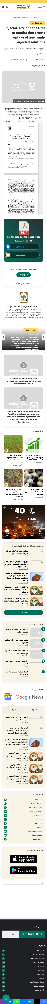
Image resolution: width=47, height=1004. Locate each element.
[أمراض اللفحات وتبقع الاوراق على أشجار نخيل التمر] (36, 554)
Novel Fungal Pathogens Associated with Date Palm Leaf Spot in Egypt (24, 344)
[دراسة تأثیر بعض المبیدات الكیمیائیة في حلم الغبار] (33, 478)
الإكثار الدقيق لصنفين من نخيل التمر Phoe (16, 673)
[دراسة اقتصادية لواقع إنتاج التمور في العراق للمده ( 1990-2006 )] (33, 444)
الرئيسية (41, 17)
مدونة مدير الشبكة (35, 807)
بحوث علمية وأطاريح (30, 17)
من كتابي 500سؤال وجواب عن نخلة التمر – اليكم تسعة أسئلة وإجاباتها (17, 779)
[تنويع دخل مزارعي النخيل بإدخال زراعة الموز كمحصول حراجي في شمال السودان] (36, 564)
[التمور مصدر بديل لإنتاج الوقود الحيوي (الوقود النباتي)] (36, 643)
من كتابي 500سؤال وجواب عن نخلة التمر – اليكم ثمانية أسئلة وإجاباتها (16, 601)
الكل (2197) (23, 612)
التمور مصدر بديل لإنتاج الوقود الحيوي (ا (16, 641)
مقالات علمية (37, 835)
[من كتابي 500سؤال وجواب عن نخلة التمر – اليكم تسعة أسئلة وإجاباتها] (36, 779)
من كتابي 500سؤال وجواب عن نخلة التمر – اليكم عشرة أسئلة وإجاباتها (16, 590)
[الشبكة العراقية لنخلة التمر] (23, 7)
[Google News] (23, 283)
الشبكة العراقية (36, 803)
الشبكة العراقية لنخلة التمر (23, 306)
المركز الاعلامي (37, 815)
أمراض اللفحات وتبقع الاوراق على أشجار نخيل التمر (17, 552)
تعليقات (13, 709)
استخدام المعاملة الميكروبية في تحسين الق (16, 652)
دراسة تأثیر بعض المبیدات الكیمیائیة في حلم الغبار (34, 492)
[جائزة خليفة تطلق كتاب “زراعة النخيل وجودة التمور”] (36, 664)
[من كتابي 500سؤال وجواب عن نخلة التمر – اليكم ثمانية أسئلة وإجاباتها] (36, 601)
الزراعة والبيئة (37, 839)
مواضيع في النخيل (35, 811)
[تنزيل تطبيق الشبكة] (6, 998)
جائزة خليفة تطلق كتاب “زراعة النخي (16, 662)
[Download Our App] (23, 863)
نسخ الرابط (23, 274)
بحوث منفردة (17, 17)
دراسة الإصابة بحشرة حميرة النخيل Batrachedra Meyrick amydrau (14, 493)
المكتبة (39, 827)
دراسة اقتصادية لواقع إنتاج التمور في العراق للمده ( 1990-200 (34, 458)
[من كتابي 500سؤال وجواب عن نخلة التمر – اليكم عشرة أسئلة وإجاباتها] (36, 590)
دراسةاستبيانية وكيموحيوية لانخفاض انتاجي (17, 631)
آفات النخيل (38, 823)
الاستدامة (38, 799)
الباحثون (39, 819)
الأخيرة (34, 709)
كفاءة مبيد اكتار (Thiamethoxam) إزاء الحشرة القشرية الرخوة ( (13, 459)
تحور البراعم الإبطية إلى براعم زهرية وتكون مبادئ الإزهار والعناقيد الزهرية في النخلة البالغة (17, 577)
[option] (23, 337)
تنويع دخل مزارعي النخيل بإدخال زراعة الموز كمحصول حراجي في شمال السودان (16, 564)
